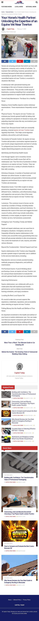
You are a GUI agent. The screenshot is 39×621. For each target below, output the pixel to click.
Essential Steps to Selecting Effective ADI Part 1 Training (23, 430)
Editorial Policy (17, 600)
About (9, 600)
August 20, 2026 (29, 415)
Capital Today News (18, 398)
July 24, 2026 (28, 433)
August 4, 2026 (28, 425)
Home (3, 12)
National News (31, 6)
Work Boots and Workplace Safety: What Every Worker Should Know (23, 438)
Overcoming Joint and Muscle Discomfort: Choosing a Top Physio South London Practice (23, 403)
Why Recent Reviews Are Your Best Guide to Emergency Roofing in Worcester (23, 421)
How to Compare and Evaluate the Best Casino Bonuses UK (24, 412)
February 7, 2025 (21, 29)
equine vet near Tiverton (22, 130)
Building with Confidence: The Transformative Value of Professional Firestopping (24, 394)
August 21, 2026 (29, 398)
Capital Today (10, 29)
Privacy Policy (26, 600)
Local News (19, 6)
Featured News (6, 6)
